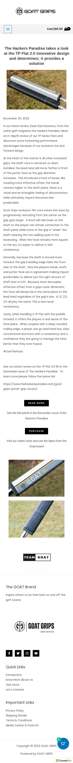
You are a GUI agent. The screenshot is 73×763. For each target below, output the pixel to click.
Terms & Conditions (19, 720)
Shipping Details (16, 715)
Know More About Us (19, 680)
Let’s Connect (15, 690)
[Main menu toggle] (8, 29)
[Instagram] (27, 653)
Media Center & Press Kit (22, 725)
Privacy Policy (15, 711)
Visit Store (12, 685)
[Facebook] (9, 653)
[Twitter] (18, 653)
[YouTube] (36, 653)
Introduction (14, 675)
